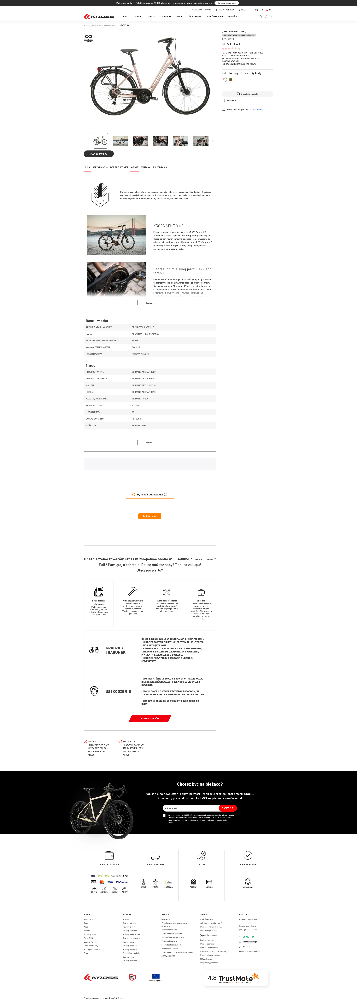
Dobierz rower (129, 957)
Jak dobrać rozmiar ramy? (211, 923)
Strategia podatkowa (92, 949)
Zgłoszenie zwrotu (169, 941)
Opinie (134, 167)
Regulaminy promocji (209, 962)
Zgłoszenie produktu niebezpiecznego (177, 952)
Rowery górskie (129, 923)
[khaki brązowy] (230, 79)
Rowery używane (130, 960)
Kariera (87, 930)
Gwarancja (165, 919)
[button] (271, 10)
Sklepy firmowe (206, 958)
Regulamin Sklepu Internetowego (214, 951)
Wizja (86, 926)
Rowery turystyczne (131, 938)
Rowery (126, 919)
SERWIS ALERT (168, 956)
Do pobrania (160, 167)
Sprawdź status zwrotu (171, 944)
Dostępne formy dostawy (211, 926)
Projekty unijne (90, 934)
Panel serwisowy (91, 945)
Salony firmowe (203, 9)
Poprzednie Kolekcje (107, 25)
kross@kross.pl (250, 941)
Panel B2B (88, 938)
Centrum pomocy (207, 940)
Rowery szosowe (130, 930)
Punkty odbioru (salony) (210, 955)
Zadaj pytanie (150, 516)
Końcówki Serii (206, 919)
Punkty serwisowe (169, 929)
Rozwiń (148, 303)
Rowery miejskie (129, 941)
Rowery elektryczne (131, 934)
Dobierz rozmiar (119, 167)
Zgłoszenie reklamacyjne (171, 933)
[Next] (213, 141)
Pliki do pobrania (207, 943)
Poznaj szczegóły (150, 718)
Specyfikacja (100, 167)
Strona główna (90, 25)
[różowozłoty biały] (224, 79)
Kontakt (246, 946)
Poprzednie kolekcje (131, 953)
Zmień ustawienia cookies (249, 951)
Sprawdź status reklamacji (172, 937)
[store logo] (99, 16)
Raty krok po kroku (208, 930)
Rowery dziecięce (130, 945)
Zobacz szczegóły (227, 2)
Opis (87, 167)
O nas (86, 923)
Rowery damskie (130, 949)
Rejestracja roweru (169, 948)
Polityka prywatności (209, 947)
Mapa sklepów (226, 9)
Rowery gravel (129, 926)
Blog (243, 9)
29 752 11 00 (248, 936)
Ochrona (145, 167)
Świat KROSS (89, 919)
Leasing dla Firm (90, 941)
